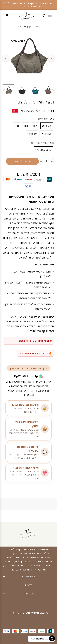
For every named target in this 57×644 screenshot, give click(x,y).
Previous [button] (51, 58)
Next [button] (5, 58)
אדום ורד (32, 134)
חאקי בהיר (46, 134)
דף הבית (39, 26)
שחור (34, 126)
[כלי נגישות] (52, 638)
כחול (25, 126)
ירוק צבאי (47, 126)
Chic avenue (32, 612)
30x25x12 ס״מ (43, 150)
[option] (28, 57)
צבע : (46, 119)
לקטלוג (6, 3)
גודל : (42, 143)
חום (17, 126)
